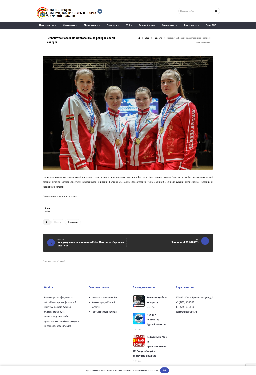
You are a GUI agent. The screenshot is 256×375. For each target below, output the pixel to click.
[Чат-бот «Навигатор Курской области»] (139, 318)
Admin (47, 208)
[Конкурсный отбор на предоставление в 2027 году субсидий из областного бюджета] (139, 341)
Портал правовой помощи (104, 311)
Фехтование (73, 222)
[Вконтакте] (99, 11)
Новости (58, 222)
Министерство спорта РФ (104, 297)
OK (164, 370)
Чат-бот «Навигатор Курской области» (156, 319)
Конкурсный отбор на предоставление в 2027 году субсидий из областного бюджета (150, 346)
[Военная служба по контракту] (139, 301)
